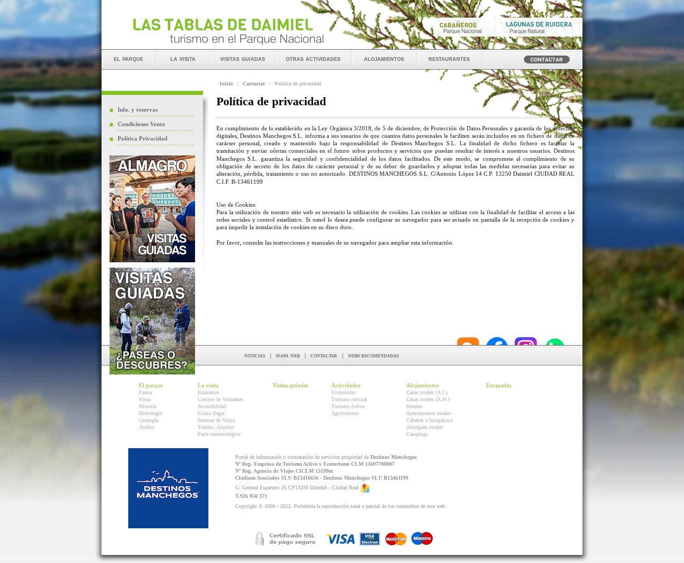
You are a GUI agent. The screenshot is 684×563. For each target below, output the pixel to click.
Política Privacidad (142, 138)
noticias (254, 355)
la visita (183, 58)
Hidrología (150, 413)
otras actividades (313, 58)
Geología (148, 420)
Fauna (145, 392)
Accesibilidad (212, 406)
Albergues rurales (424, 427)
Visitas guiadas (290, 385)
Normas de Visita (216, 420)
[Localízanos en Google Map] (365, 488)
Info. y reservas (138, 109)
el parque (128, 58)
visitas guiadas (242, 58)
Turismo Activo (348, 406)
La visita (208, 385)
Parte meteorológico (219, 434)
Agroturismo (345, 413)
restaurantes (449, 58)
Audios (146, 427)
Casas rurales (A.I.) (426, 392)
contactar (323, 355)
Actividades (345, 385)
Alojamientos (422, 385)
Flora (144, 399)
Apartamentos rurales (428, 413)
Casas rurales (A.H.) (427, 399)
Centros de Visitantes (220, 399)
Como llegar (211, 413)
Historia (147, 406)
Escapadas (498, 385)
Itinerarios (208, 392)
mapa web (288, 355)
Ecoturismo (343, 392)
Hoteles (414, 406)
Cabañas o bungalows (429, 420)
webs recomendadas (373, 355)
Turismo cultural (349, 399)
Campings (417, 434)
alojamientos (384, 58)
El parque (151, 385)
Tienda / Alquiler (216, 427)
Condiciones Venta (141, 124)
